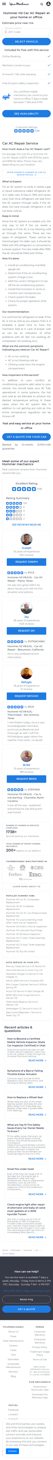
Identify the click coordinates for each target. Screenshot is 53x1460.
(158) (37, 130)
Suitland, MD (37, 980)
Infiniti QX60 (12, 980)
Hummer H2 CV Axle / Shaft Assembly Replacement (25, 939)
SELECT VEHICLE (26, 41)
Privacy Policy (39, 1347)
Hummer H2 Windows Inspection (23, 934)
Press (13, 1336)
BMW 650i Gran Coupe (18, 995)
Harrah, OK (11, 998)
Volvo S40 (11, 970)
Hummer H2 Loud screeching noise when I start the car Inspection (24, 921)
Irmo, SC (37, 1008)
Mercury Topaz (13, 966)
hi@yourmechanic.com (37, 1291)
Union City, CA (35, 970)
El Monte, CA (38, 966)
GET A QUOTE (26, 1309)
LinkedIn (13, 1414)
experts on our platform (28, 850)
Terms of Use (40, 1359)
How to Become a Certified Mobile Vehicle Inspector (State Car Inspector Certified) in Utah (26, 1042)
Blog (13, 1376)
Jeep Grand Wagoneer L (18, 1012)
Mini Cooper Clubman (17, 984)
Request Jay (26, 630)
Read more (36, 1060)
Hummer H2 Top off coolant (20, 951)
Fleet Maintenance (13, 1340)
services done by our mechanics (22, 836)
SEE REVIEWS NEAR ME (26, 524)
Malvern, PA (12, 1004)
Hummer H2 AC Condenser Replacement (20, 908)
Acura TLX (11, 991)
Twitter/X (13, 1419)
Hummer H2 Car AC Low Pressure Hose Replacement (26, 914)
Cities (13, 1350)
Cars (13, 1354)
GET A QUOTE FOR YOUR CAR (26, 437)
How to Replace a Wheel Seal (25, 1097)
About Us (13, 1331)
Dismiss (12, 1451)
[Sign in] (48, 3)
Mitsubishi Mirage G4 (17, 974)
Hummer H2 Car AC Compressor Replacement (23, 901)
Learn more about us (26, 886)
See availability (26, 113)
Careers (13, 1345)
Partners (13, 1371)
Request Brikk (26, 779)
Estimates (13, 1359)
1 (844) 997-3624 (12, 1291)
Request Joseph (26, 561)
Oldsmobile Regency (17, 1002)
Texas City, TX (13, 1015)
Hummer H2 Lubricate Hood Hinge (24, 930)
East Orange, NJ (36, 991)
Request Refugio (26, 696)
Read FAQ (26, 1299)
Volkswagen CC (14, 1008)
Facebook (13, 1409)
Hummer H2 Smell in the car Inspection (26, 926)
